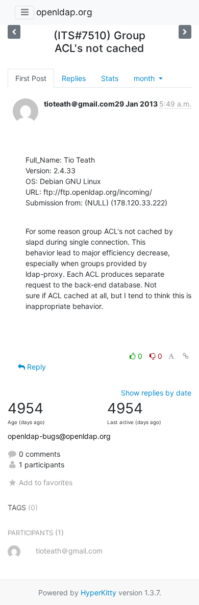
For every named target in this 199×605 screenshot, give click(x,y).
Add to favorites (45, 482)
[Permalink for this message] (185, 356)
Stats (109, 78)
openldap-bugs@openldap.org (59, 436)
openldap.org (64, 12)
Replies (74, 78)
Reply (35, 366)
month (145, 78)
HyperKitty (98, 592)
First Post (30, 78)
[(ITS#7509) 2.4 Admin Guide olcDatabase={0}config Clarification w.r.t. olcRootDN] (185, 32)
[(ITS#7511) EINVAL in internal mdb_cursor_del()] (14, 32)
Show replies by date (156, 392)
